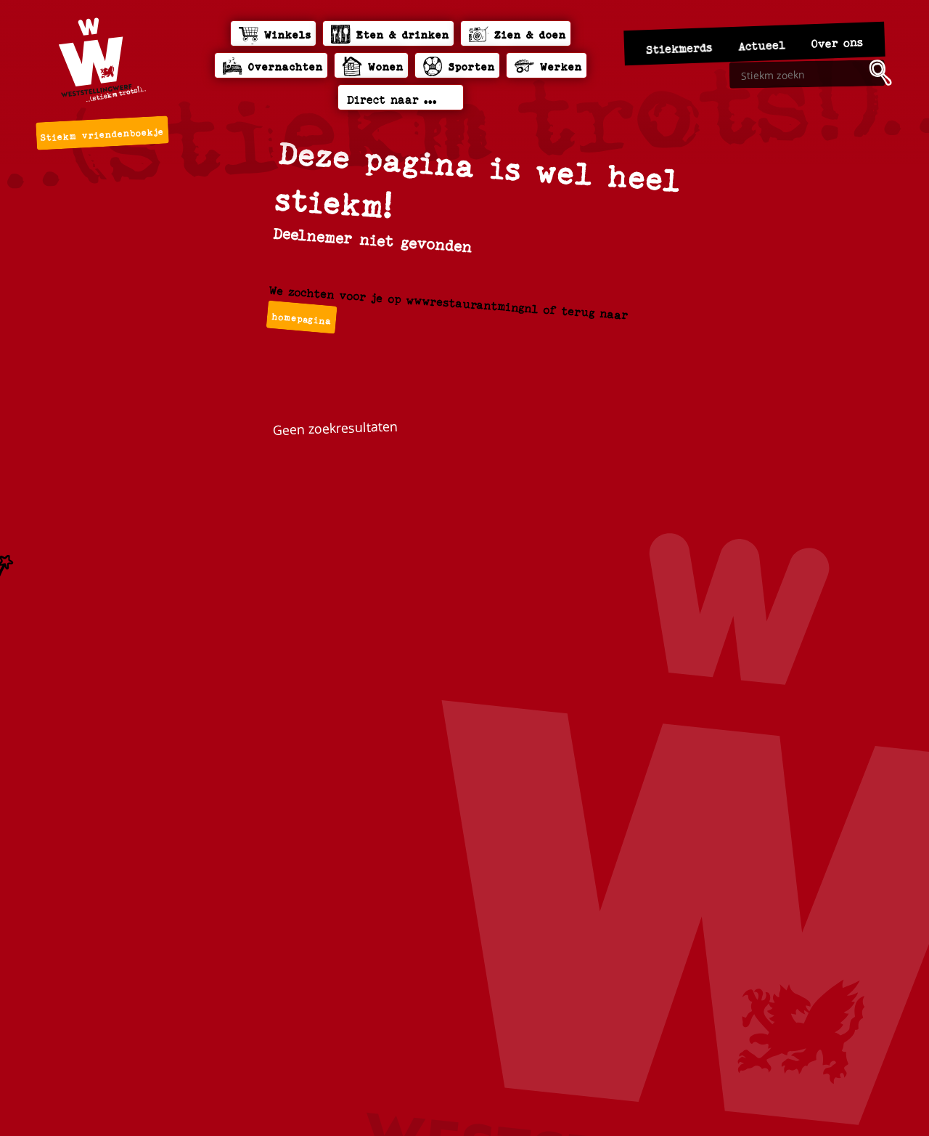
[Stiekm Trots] (102, 59)
